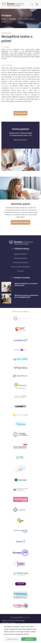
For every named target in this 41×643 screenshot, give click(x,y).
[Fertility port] (20, 396)
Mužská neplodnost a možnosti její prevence (26, 284)
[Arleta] (20, 468)
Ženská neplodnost (20, 258)
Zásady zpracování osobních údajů (12, 620)
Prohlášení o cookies (8, 623)
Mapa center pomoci (20, 140)
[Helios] (20, 415)
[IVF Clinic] (20, 367)
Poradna (13, 19)
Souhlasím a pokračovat (29, 639)
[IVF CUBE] (20, 318)
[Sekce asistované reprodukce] (20, 376)
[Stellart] (20, 564)
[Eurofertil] (20, 457)
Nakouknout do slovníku (20, 222)
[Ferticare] (20, 573)
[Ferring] (20, 595)
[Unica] (20, 510)
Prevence (20, 271)
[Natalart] (20, 520)
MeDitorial (26, 617)
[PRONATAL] (20, 385)
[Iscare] (20, 359)
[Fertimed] (20, 499)
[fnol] (20, 489)
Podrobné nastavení (12, 639)
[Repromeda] (20, 531)
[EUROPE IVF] (20, 552)
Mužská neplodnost (20, 254)
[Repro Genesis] (20, 446)
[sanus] (20, 424)
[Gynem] (20, 606)
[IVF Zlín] (20, 434)
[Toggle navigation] (37, 4)
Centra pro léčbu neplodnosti (20, 267)
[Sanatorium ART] (20, 541)
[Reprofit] (20, 350)
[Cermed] (20, 480)
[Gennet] (20, 406)
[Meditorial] (20, 340)
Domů (3, 19)
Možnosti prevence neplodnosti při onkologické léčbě (26, 296)
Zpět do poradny (20, 113)
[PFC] (20, 329)
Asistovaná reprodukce (20, 262)
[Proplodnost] (20, 584)
